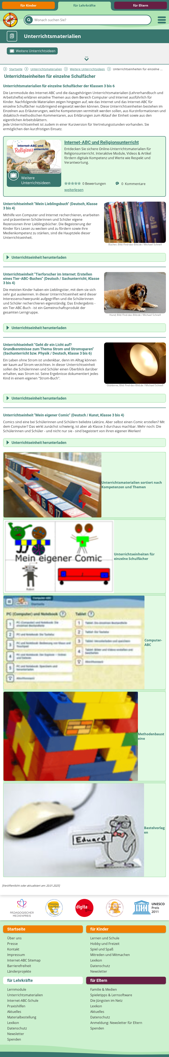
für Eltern (140, 5)
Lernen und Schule (104, 938)
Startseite (15, 69)
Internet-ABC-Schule (22, 1000)
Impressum (16, 954)
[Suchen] (29, 20)
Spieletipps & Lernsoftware (111, 995)
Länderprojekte (19, 971)
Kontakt (13, 949)
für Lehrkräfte (84, 5)
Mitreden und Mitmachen (110, 954)
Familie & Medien (103, 989)
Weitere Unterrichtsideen (87, 69)
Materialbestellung (21, 1017)
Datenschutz (100, 966)
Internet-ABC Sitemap (24, 960)
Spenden (14, 1039)
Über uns (14, 938)
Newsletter (98, 971)
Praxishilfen (16, 1006)
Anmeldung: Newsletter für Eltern (116, 1022)
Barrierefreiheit (19, 966)
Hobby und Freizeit (105, 943)
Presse (12, 943)
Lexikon (96, 960)
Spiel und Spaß (101, 949)
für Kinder (28, 5)
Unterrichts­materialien (46, 69)
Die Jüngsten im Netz (106, 1000)
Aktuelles (14, 1011)
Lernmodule (16, 989)
